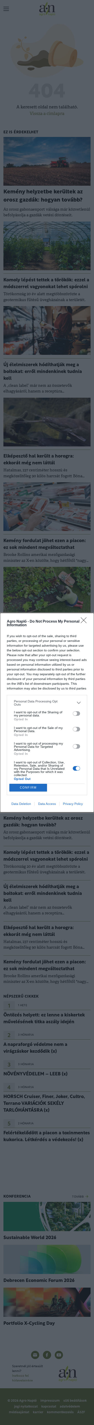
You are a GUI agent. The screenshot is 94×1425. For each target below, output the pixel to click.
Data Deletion (21, 804)
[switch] (76, 713)
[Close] (85, 621)
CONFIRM (28, 787)
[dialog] (47, 712)
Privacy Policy (73, 804)
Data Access (47, 804)
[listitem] (47, 703)
